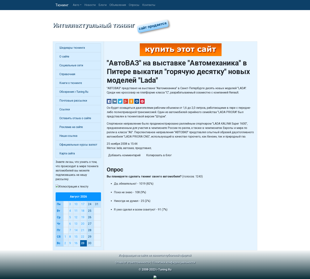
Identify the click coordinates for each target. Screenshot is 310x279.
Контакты (148, 5)
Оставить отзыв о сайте (75, 118)
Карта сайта (67, 153)
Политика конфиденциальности (173, 262)
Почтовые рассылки (73, 100)
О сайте (64, 56)
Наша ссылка (68, 136)
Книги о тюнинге (70, 83)
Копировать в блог (159, 155)
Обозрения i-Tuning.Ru (73, 91)
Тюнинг (62, 5)
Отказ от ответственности (132, 262)
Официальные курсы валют (78, 144)
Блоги (102, 5)
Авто (76, 5)
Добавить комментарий (124, 155)
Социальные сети (71, 65)
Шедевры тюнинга (72, 47)
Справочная (67, 74)
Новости (90, 5)
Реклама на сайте (71, 127)
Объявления (117, 5)
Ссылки (64, 109)
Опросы (134, 5)
